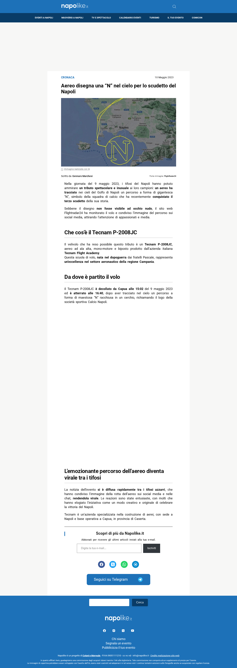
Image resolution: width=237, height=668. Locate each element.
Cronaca (68, 77)
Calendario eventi (130, 17)
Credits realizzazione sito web (164, 655)
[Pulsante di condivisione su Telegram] (135, 564)
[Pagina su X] (123, 631)
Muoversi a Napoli (72, 17)
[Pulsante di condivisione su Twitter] (112, 564)
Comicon (197, 17)
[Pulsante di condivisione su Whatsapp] (124, 564)
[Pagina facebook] (104, 631)
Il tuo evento (176, 17)
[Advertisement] (118, 46)
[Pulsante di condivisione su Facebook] (101, 564)
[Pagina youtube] (132, 631)
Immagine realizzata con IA (77, 169)
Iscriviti (151, 548)
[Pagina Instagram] (114, 631)
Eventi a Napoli (44, 17)
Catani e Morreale (92, 655)
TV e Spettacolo (101, 17)
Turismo (154, 17)
